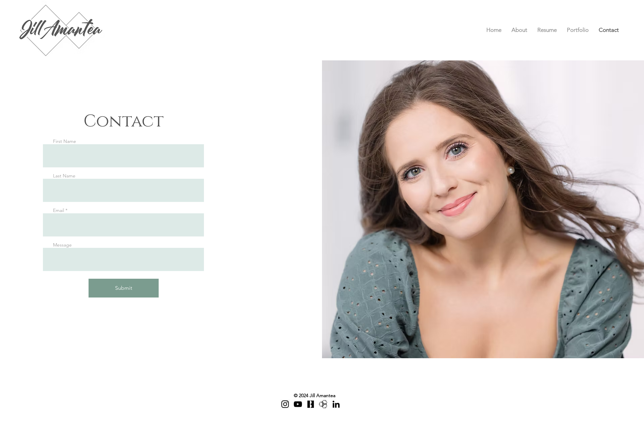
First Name (64, 141)
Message (62, 244)
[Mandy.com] (323, 404)
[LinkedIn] (336, 404)
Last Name (64, 175)
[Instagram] (285, 404)
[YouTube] (298, 404)
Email (58, 210)
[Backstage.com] (311, 404)
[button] (578, 30)
